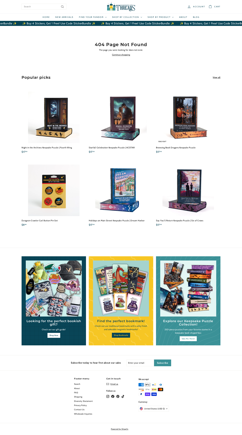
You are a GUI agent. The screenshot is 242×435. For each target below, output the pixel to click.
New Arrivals (64, 17)
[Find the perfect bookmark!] (121, 288)
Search (77, 384)
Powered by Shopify (119, 429)
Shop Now (53, 335)
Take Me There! (188, 339)
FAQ (76, 392)
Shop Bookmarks (121, 335)
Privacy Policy (80, 405)
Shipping (78, 397)
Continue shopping (121, 54)
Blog (196, 17)
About (183, 17)
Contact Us (79, 409)
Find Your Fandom (91, 17)
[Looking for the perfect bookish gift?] (54, 288)
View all (216, 77)
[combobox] (44, 7)
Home (46, 17)
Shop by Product (159, 17)
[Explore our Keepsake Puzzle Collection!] (188, 288)
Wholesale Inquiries (83, 414)
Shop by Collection (126, 17)
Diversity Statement (83, 401)
